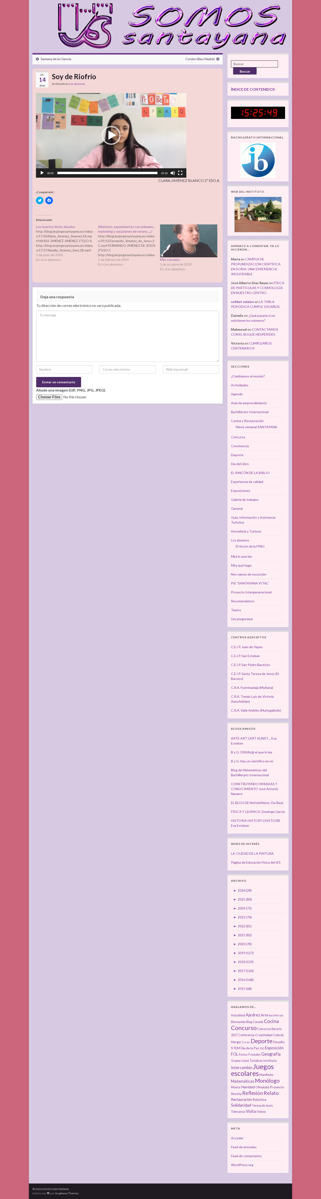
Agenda (237, 394)
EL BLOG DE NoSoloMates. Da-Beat (257, 803)
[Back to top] (310, 1188)
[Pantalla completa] (180, 173)
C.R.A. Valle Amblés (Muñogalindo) (256, 710)
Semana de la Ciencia (56, 59)
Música (235, 1087)
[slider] (107, 173)
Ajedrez (253, 1014)
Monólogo (267, 1080)
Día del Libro (240, 464)
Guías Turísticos (251, 1060)
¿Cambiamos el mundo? (248, 376)
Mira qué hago (241, 565)
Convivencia (240, 446)
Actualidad (238, 1015)
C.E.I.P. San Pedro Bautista (250, 665)
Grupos (236, 1060)
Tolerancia (238, 1111)
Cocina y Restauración (247, 421)
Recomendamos (242, 601)
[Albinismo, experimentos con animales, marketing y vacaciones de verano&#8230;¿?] (129, 245)
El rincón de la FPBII (250, 546)
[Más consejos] (188, 240)
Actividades (239, 385)
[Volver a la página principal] (169, 25)
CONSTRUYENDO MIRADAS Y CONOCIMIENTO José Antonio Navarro (254, 789)
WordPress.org (242, 1165)
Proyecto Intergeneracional (251, 592)
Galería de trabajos (244, 500)
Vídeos (261, 1111)
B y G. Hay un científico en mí (252, 761)
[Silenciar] (172, 173)
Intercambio (241, 1067)
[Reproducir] (42, 173)
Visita (251, 1111)
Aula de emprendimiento (249, 403)
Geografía (271, 1054)
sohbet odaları (242, 302)
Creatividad (263, 1035)
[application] (111, 135)
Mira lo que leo (241, 556)
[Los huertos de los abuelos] (67, 243)
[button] (111, 135)
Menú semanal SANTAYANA (256, 427)
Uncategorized (242, 619)
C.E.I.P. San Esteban (245, 656)
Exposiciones (240, 491)
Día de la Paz (250, 1048)
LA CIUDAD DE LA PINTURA (252, 853)
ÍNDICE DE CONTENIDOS (253, 89)
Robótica (259, 1099)
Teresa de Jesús (262, 1105)
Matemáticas (242, 1081)
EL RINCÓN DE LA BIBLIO (250, 473)
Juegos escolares (252, 1069)
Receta (236, 1094)
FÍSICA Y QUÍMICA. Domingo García (258, 812)
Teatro (236, 610)
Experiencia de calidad (247, 482)
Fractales (254, 1054)
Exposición (274, 1048)
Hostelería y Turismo (246, 531)
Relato (271, 1093)
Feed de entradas (244, 1147)
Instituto (270, 1060)
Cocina (271, 1021)
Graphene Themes (67, 1193)
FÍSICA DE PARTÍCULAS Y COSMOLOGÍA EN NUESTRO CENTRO (257, 288)
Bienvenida (238, 1022)
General (237, 508)
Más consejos (170, 260)
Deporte (237, 455)
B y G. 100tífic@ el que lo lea (251, 752)
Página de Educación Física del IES (256, 862)
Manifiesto (266, 1075)
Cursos (246, 1042)
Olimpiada (262, 1087)
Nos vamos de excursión (248, 574)
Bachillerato (276, 1015)
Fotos (243, 1054)
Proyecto (277, 1087)
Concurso (238, 437)
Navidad (248, 1087)
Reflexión (252, 1093)
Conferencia (246, 1035)
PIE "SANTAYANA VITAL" (250, 583)
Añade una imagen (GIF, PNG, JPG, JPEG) (70, 390)
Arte (264, 1015)
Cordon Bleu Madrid (200, 59)
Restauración (241, 1099)
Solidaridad (241, 1105)
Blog (249, 1022)
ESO (262, 1048)
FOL (234, 1054)
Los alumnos (77, 84)
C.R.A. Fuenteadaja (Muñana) (252, 688)
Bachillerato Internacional (250, 412)
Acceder (237, 1138)
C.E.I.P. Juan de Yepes (247, 647)
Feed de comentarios (246, 1156)
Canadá (258, 1022)
